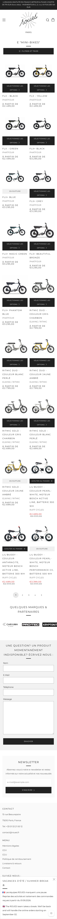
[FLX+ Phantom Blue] (15, 285)
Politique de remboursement (16, 859)
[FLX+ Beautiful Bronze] (42, 229)
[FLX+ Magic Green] (15, 229)
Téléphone (8, 687)
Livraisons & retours (11, 863)
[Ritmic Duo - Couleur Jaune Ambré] (42, 345)
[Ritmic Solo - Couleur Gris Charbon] (15, 406)
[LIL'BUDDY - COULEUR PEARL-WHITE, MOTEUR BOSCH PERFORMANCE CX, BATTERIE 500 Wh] (42, 533)
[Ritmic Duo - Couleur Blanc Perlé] (15, 345)
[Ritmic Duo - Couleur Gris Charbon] (42, 285)
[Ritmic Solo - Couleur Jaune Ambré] (15, 466)
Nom (5, 663)
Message (7, 699)
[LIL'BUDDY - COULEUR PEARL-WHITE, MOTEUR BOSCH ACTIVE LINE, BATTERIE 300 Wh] (42, 466)
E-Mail (6, 675)
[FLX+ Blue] (15, 176)
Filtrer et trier (30, 51)
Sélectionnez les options (15, 88)
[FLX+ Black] (42, 123)
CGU (4, 854)
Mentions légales (10, 846)
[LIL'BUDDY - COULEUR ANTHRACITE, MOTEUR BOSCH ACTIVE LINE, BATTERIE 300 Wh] (15, 533)
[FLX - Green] (15, 123)
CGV (4, 850)
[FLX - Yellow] (42, 71)
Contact (6, 868)
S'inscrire (27, 790)
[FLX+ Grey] (42, 176)
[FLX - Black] (15, 71)
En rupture (15, 191)
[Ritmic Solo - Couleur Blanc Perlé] (42, 406)
